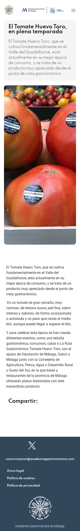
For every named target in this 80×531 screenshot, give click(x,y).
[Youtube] (64, 445)
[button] (73, 10)
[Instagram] (48, 445)
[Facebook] (15, 445)
